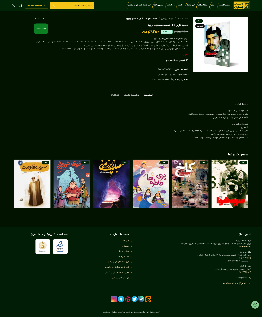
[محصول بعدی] (36, 18)
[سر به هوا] (230, 190)
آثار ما (126, 240)
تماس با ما (124, 251)
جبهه (177, 79)
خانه (186, 18)
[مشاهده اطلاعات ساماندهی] (42, 246)
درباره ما (125, 246)
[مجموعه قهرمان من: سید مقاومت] (32, 190)
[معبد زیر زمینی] (111, 190)
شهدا (154, 79)
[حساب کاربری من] (13, 5)
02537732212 (244, 258)
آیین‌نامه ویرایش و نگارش (117, 267)
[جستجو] (53, 5)
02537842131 (245, 246)
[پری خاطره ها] (151, 190)
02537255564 (244, 272)
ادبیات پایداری (167, 18)
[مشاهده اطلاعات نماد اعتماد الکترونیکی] (60, 246)
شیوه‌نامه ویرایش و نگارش (116, 272)
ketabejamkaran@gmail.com (237, 283)
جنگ (172, 79)
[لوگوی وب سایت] (242, 5)
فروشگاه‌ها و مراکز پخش (118, 261)
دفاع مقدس (163, 74)
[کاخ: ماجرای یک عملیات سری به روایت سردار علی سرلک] (190, 190)
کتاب (179, 18)
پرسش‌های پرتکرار (120, 277)
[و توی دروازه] (72, 190)
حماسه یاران (40, 28)
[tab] (148, 93)
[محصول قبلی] (43, 18)
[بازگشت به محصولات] (39, 18)
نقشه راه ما (124, 256)
